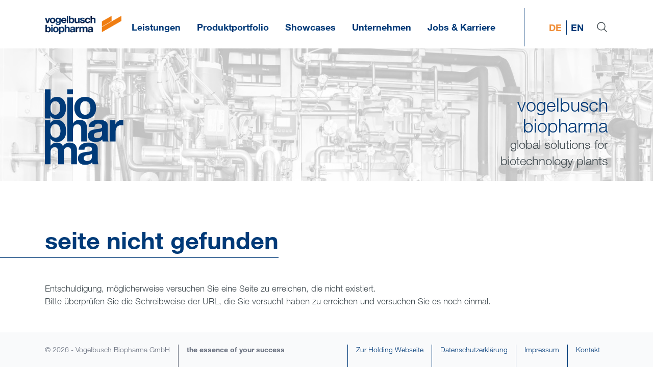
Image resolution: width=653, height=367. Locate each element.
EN (577, 27)
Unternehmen (381, 27)
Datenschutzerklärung (474, 349)
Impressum (541, 349)
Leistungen (156, 27)
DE (555, 27)
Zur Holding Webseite (389, 349)
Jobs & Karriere (461, 27)
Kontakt (588, 349)
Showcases (310, 27)
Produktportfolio (233, 27)
